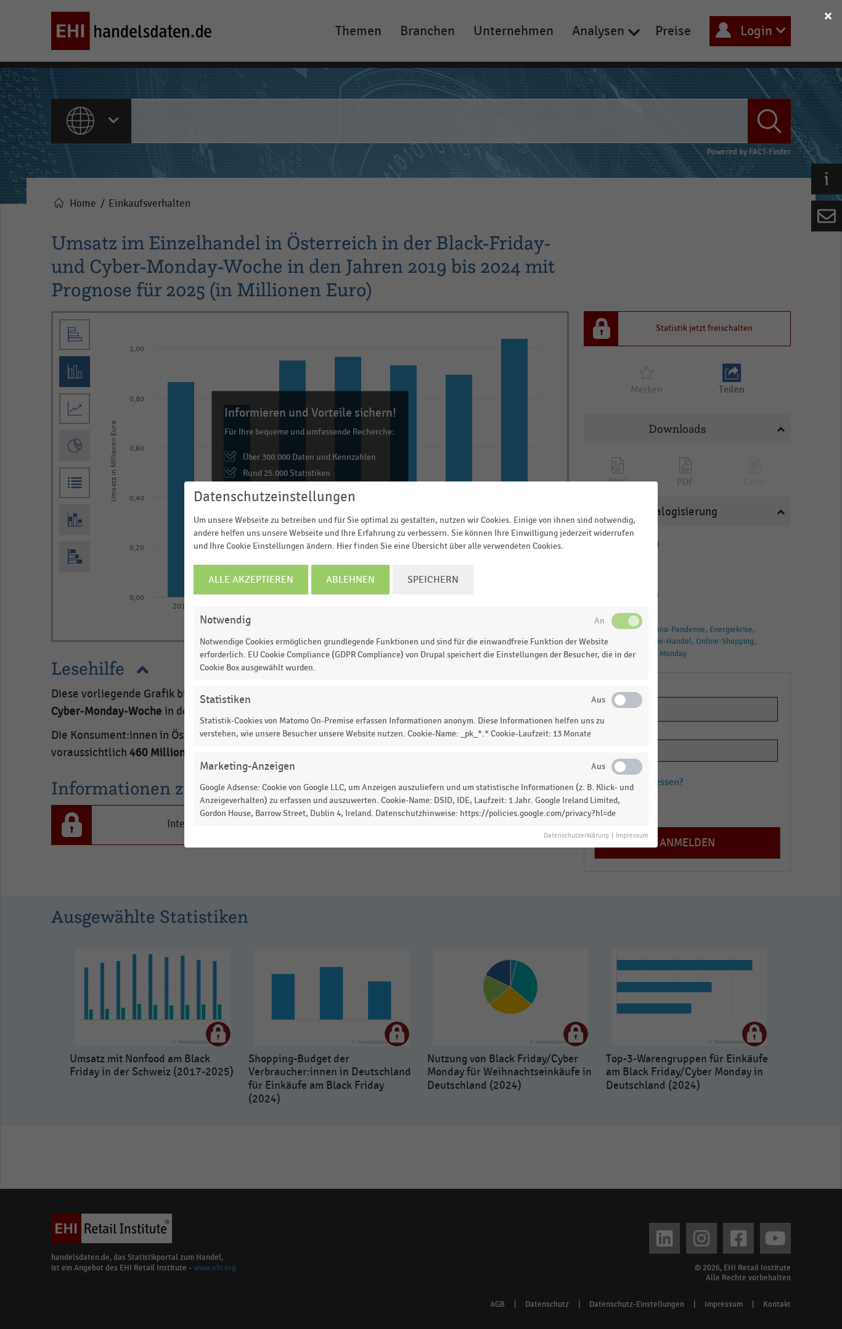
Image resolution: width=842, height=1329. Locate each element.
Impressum (632, 835)
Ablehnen (350, 579)
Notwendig (225, 620)
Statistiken (225, 699)
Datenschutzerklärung (576, 835)
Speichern (433, 579)
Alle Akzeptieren (250, 579)
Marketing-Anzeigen (247, 766)
